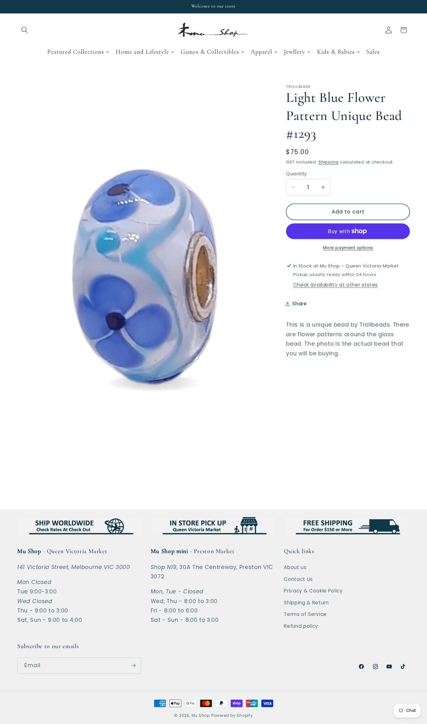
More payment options (348, 247)
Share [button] (299, 303)
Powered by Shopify (232, 715)
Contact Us (298, 579)
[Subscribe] (133, 665)
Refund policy (301, 626)
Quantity (296, 173)
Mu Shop (201, 715)
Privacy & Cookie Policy (313, 590)
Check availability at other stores (335, 285)
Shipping (328, 162)
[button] (24, 29)
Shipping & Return (306, 602)
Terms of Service (305, 614)
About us (295, 567)
